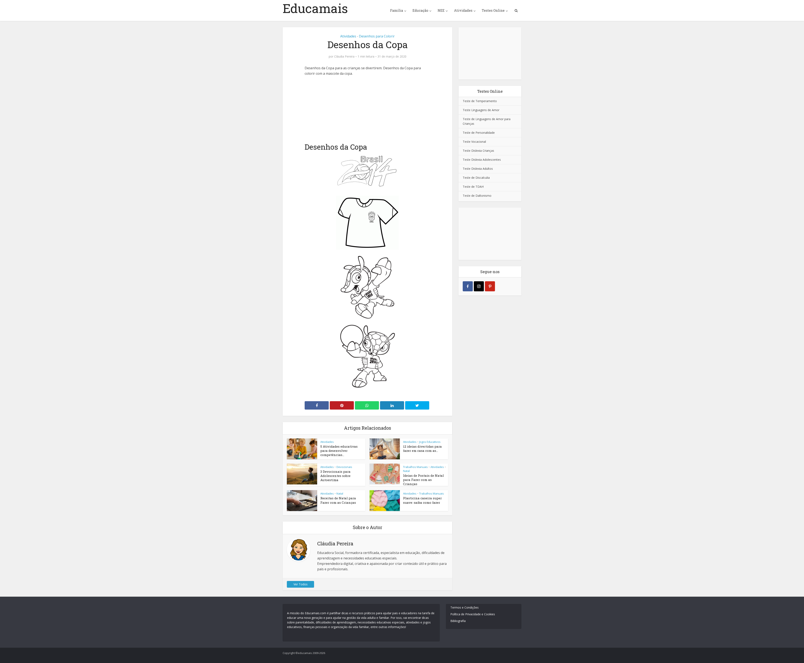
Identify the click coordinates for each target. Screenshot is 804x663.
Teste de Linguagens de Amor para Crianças (486, 121)
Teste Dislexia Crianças (478, 151)
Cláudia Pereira (344, 56)
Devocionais (344, 467)
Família (396, 10)
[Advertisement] (367, 108)
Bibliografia (458, 621)
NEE (441, 10)
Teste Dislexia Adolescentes (482, 160)
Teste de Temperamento (480, 101)
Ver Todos (301, 584)
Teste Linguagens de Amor (481, 110)
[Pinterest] (490, 286)
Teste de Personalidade (479, 133)
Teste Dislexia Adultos (478, 169)
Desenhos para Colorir (377, 36)
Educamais (315, 8)
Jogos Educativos (430, 442)
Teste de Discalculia (476, 178)
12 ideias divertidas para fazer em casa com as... (422, 448)
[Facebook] (468, 286)
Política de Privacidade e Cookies (472, 614)
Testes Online (493, 10)
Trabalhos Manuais (415, 467)
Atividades (463, 10)
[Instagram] (479, 286)
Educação (420, 10)
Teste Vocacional (474, 142)
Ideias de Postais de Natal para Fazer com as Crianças (423, 479)
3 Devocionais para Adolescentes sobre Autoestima (335, 475)
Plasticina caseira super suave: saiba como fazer (422, 500)
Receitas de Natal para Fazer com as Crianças (338, 500)
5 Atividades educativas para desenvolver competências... (339, 450)
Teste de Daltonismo (477, 196)
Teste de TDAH (473, 187)
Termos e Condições (464, 607)
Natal (406, 471)
